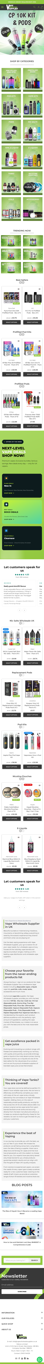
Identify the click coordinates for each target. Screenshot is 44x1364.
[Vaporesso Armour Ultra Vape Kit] (33, 348)
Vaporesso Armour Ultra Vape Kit (33, 364)
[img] (19, 574)
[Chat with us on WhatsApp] (40, 1360)
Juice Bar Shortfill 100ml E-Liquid (31, 860)
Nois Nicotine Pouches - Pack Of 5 (11, 808)
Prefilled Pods (22, 384)
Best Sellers (22, 280)
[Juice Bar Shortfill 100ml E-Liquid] (31, 844)
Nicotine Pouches (22, 776)
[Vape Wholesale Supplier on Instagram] (24, 1358)
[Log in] (38, 7)
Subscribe (22, 1292)
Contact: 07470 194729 (22, 1353)
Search (34, 1260)
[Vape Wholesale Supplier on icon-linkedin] (27, 1358)
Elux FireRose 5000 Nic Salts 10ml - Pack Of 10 (11, 652)
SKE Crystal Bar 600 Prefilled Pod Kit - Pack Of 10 (13, 365)
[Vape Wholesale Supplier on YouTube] (22, 1358)
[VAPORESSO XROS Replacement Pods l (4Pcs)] (32, 688)
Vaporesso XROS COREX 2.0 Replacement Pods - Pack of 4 (11, 706)
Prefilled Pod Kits (22, 332)
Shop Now (8, 493)
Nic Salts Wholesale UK (22, 620)
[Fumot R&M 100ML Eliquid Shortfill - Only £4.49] (10, 844)
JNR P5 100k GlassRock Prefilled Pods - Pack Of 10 (34, 313)
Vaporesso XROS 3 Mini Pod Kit (12, 756)
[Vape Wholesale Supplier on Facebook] (19, 1358)
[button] (2, 32)
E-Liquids (22, 828)
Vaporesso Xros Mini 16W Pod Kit (32, 756)
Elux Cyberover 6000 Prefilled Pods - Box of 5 (11, 416)
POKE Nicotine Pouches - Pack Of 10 (32, 808)
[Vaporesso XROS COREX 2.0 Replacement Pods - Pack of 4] (11, 688)
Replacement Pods (22, 672)
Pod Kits (22, 724)
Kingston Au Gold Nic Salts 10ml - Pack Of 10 (32, 652)
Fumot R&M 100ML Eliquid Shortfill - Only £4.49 (10, 861)
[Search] (35, 7)
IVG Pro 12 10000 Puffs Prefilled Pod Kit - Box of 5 (12, 313)
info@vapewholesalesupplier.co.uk (24, 1341)
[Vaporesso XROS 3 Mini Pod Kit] (11, 740)
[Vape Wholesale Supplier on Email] (16, 1358)
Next (23, 282)
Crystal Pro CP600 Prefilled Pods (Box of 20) (32, 417)
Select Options (12, 322)
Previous (20, 282)
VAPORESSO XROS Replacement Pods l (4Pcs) (32, 705)
